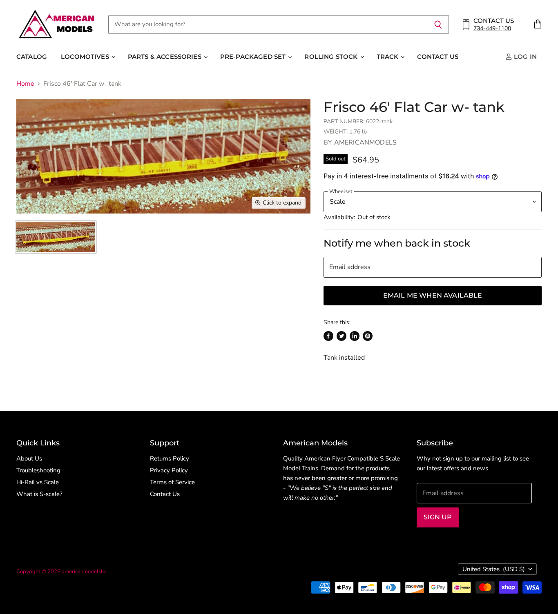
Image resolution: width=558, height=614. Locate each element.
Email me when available (432, 295)
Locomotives (86, 56)
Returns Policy (169, 458)
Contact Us (437, 56)
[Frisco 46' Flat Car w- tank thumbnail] (56, 237)
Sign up (438, 517)
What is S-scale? (39, 494)
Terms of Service (172, 482)
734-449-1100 (492, 28)
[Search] (438, 24)
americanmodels (365, 142)
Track (388, 56)
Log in (524, 56)
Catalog (31, 56)
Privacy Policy (169, 470)
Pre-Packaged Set (254, 56)
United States (493, 569)
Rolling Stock (331, 56)
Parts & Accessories (165, 56)
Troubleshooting (38, 470)
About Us (29, 458)
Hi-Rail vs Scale (37, 482)
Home (25, 83)
